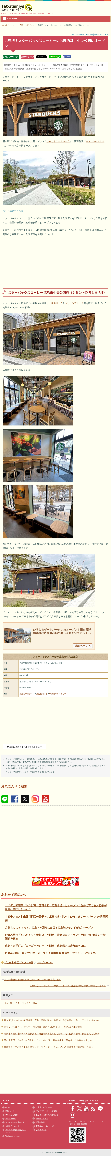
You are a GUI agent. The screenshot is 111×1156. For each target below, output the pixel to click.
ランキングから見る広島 (14, 1122)
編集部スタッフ (42, 1119)
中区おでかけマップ (57, 694)
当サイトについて (43, 1115)
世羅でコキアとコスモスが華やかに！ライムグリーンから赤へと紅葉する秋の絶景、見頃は (48, 1047)
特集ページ (9, 1111)
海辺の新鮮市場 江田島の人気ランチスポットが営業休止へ (32, 979)
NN (11, 1003)
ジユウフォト (41, 1130)
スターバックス (22, 1003)
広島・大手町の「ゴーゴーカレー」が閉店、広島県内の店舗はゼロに (45, 945)
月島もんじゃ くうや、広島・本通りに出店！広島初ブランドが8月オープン (49, 927)
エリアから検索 (11, 1115)
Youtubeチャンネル (13, 1136)
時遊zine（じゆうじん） (45, 1126)
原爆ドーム (57, 303)
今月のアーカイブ (12, 1126)
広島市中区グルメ (27, 694)
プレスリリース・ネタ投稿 (46, 1111)
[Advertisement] (56, 260)
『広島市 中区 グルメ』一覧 (18, 962)
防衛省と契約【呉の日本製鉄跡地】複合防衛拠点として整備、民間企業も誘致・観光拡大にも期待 (51, 1033)
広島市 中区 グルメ (27, 57)
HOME (8, 1107)
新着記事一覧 (10, 1119)
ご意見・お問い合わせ (44, 1107)
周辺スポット (42, 694)
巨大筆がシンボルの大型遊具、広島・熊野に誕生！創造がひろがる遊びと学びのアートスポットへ (51, 1020)
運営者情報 (40, 1122)
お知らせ (54, 1115)
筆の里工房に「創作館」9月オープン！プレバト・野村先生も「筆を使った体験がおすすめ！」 (50, 1040)
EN (6, 1003)
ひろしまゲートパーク (58, 141)
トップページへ (45, 962)
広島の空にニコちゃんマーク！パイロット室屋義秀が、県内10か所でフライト (68, 985)
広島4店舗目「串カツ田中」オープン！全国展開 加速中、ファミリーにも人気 (50, 953)
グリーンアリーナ (74, 303)
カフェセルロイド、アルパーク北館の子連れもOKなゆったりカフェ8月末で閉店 (43, 1027)
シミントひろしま (95, 141)
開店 (35, 1003)
